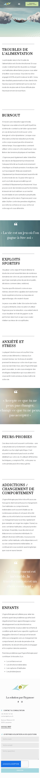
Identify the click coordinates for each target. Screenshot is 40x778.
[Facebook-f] (18, 701)
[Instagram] (21, 701)
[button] (19, 4)
